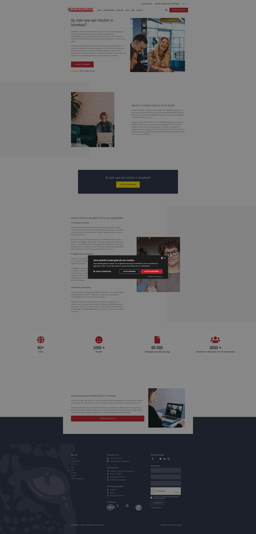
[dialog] (128, 267)
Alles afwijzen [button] (129, 271)
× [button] (165, 258)
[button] (102, 271)
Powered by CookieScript (155, 276)
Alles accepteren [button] (152, 271)
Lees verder (154, 266)
